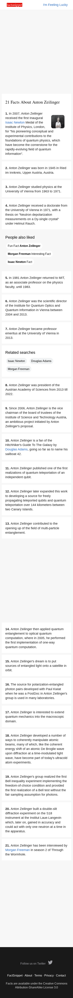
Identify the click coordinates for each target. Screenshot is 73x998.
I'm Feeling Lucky (55, 5)
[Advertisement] (36, 51)
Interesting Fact (29, 253)
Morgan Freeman (18, 369)
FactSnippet (15, 975)
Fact (20, 261)
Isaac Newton (15, 122)
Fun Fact (24, 245)
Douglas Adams (41, 361)
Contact (61, 975)
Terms (38, 975)
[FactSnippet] (14, 5)
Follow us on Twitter (33, 963)
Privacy (49, 975)
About (28, 975)
